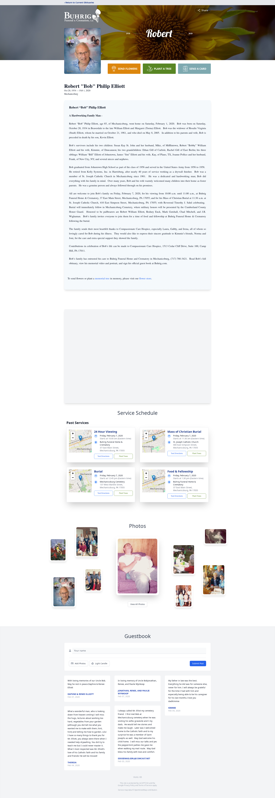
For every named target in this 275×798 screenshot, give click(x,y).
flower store (145, 278)
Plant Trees (123, 456)
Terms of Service (145, 785)
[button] (80, 438)
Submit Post (198, 663)
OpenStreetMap (140, 790)
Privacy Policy (129, 785)
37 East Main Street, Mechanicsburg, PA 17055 (112, 449)
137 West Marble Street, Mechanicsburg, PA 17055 (112, 486)
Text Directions (103, 456)
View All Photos (137, 604)
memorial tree (102, 278)
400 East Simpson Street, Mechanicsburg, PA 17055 (185, 446)
